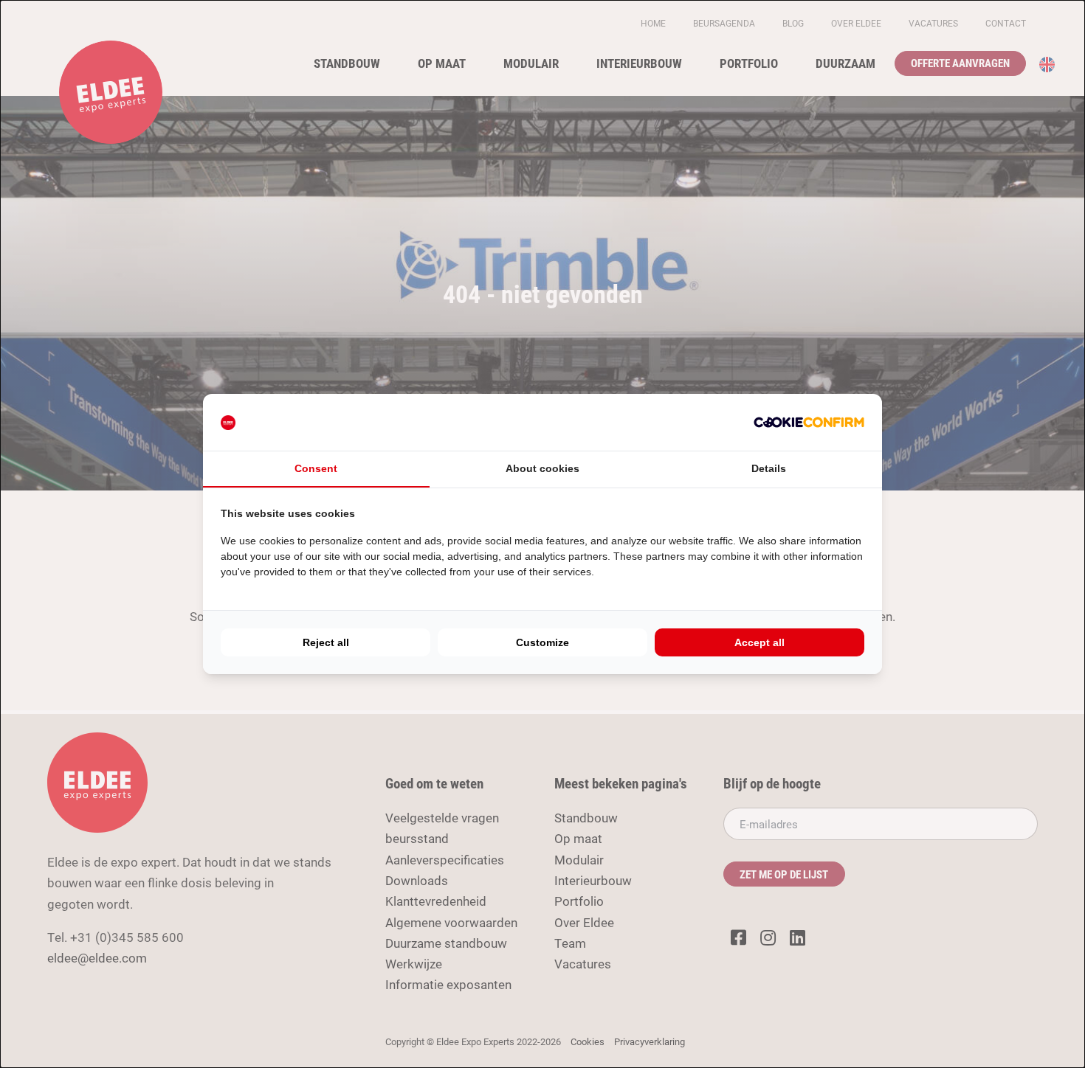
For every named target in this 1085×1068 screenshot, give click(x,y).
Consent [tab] (315, 468)
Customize (542, 642)
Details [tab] (768, 468)
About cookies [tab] (542, 468)
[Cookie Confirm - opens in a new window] (809, 422)
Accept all (759, 642)
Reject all (326, 642)
